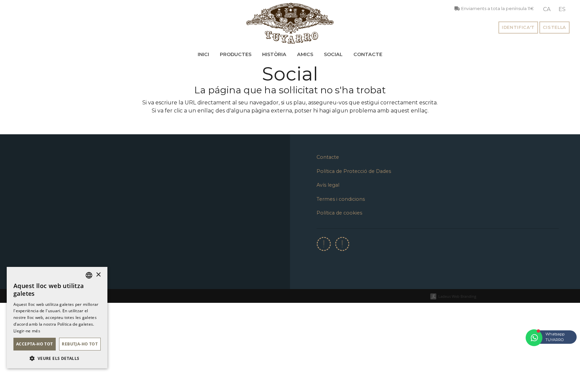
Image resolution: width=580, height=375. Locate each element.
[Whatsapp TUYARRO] (534, 337)
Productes (235, 54)
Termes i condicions (341, 199)
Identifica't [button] (518, 27)
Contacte (367, 54)
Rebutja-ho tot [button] (80, 344)
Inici (203, 54)
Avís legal (328, 185)
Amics (305, 54)
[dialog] (57, 317)
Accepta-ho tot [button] (34, 344)
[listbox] (89, 275)
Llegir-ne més (26, 331)
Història (274, 54)
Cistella (554, 27)
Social (333, 54)
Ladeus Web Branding (457, 296)
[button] (57, 358)
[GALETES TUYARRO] (290, 23)
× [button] (98, 274)
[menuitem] (546, 9)
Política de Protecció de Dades (354, 171)
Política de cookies (339, 213)
